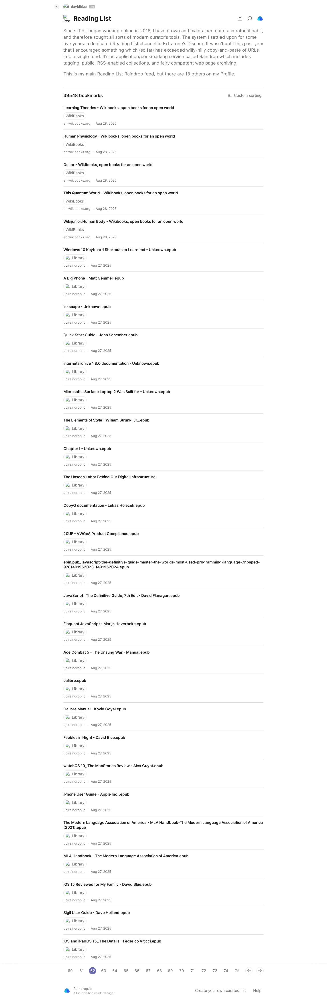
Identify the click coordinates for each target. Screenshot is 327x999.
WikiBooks (75, 116)
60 (70, 971)
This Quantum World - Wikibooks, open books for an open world (116, 189)
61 (81, 971)
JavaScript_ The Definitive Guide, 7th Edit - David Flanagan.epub (117, 591)
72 (204, 971)
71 (193, 971)
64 (114, 971)
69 (170, 971)
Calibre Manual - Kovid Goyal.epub (90, 705)
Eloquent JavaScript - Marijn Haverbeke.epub (100, 620)
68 (159, 971)
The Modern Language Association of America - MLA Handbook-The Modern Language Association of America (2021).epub (159, 821)
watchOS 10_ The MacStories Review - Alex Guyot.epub (109, 762)
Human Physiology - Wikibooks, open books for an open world (115, 132)
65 (126, 971)
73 (215, 971)
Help (257, 990)
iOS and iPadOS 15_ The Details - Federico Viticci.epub (108, 937)
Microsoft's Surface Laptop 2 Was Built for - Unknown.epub (112, 387)
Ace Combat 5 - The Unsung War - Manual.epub (102, 648)
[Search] (250, 18)
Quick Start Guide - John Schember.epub (96, 331)
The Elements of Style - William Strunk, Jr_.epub (102, 416)
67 (148, 971)
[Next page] (260, 970)
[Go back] (56, 6)
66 (137, 971)
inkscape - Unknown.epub (82, 302)
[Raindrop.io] (260, 18)
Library (78, 258)
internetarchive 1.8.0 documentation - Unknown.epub (107, 359)
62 (92, 971)
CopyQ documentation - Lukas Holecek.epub (99, 501)
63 (103, 971)
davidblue (82, 6)
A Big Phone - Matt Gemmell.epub (90, 274)
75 (237, 971)
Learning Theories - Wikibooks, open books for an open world (114, 103)
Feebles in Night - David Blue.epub (90, 733)
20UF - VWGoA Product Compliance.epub (96, 529)
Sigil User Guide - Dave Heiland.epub (92, 908)
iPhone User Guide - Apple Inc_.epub (92, 790)
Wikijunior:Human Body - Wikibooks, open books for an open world (119, 217)
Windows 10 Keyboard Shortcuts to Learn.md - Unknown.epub (115, 245)
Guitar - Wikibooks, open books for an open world (103, 160)
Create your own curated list (220, 990)
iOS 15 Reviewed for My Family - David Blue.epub (103, 880)
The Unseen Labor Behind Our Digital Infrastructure (105, 473)
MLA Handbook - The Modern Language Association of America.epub (122, 852)
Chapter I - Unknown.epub (83, 444)
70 (181, 971)
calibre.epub (70, 676)
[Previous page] (248, 970)
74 (226, 971)
